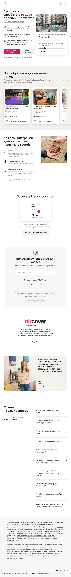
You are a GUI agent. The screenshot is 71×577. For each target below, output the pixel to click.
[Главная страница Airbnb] (5, 4)
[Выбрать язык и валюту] (60, 4)
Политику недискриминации (28, 293)
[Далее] (48, 386)
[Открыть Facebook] (57, 570)
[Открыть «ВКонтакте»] (60, 570)
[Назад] (39, 386)
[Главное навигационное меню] (65, 4)
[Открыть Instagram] (68, 570)
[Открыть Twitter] (64, 570)
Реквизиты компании (43, 573)
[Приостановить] (43, 386)
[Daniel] (63, 121)
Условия (33, 573)
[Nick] (35, 121)
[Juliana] (6, 121)
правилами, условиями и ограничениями (27, 525)
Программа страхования (51, 531)
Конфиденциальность (22, 573)
